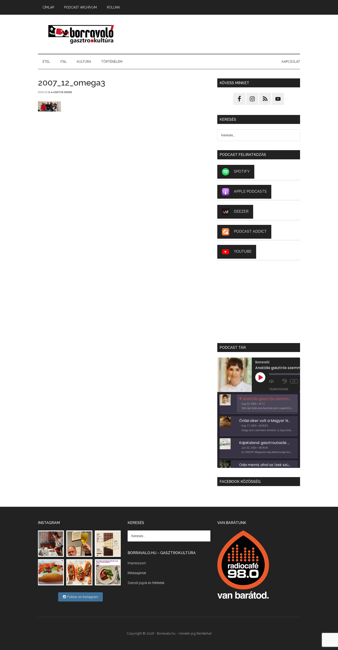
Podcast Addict (250, 231)
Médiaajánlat (137, 573)
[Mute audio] (274, 381)
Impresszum (137, 563)
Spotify (242, 171)
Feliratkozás (278, 389)
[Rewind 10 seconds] (285, 381)
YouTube (243, 251)
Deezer (241, 211)
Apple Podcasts (250, 191)
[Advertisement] (216, 34)
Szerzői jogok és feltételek (146, 583)
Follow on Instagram (82, 597)
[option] (259, 404)
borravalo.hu (81, 34)
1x (293, 381)
